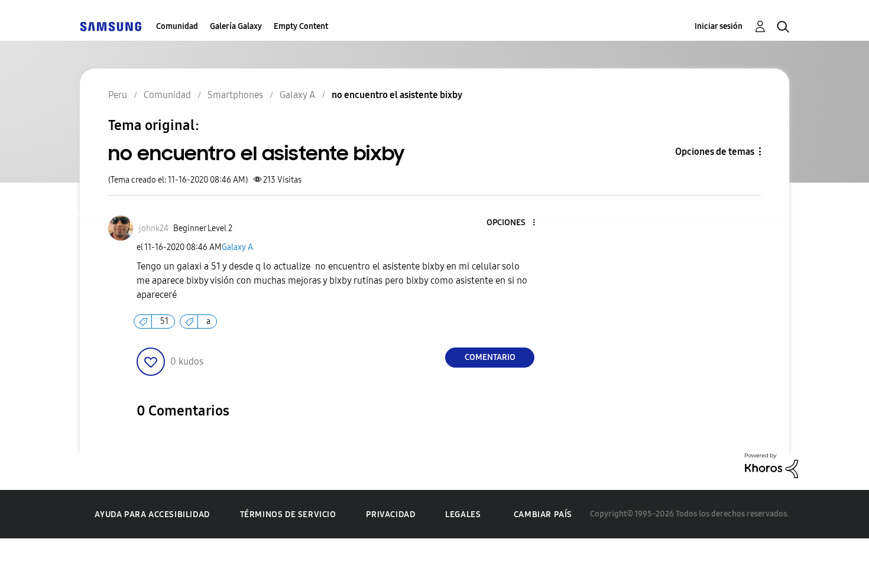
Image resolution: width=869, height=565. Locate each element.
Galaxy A (237, 247)
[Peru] (110, 26)
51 (164, 321)
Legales (463, 514)
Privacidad (390, 514)
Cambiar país (543, 514)
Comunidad (177, 26)
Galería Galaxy (236, 26)
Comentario (490, 357)
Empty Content (301, 26)
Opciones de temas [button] (714, 151)
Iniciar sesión (718, 26)
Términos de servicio (288, 514)
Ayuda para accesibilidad (152, 514)
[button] (514, 223)
